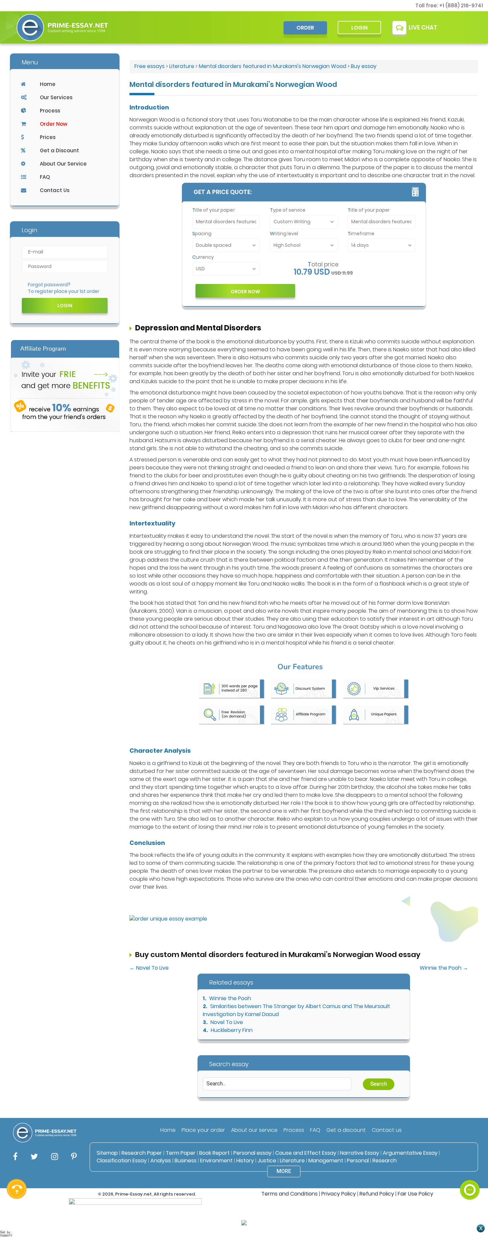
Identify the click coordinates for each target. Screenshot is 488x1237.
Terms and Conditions (289, 1194)
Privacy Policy (338, 1194)
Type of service (287, 210)
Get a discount (346, 1130)
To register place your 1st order (63, 291)
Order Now (53, 123)
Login (359, 28)
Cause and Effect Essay (305, 1153)
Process (50, 110)
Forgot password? (49, 284)
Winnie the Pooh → (444, 968)
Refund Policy (377, 1194)
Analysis (160, 1160)
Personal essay (252, 1153)
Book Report (214, 1153)
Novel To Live (226, 1022)
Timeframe (361, 233)
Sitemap (107, 1153)
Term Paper (181, 1153)
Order (305, 28)
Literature (181, 66)
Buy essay (363, 66)
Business (186, 1160)
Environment (216, 1160)
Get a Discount (59, 150)
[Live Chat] (470, 1190)
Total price (323, 264)
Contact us (387, 1130)
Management (325, 1160)
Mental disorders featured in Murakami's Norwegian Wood (272, 66)
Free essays (149, 66)
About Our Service (63, 163)
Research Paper (142, 1153)
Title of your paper (369, 210)
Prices (47, 137)
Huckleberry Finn (232, 1030)
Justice (267, 1160)
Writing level (284, 233)
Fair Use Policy (415, 1194)
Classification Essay (122, 1160)
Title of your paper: (213, 210)
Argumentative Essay (410, 1153)
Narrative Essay (359, 1153)
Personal (358, 1160)
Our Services (56, 97)
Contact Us (54, 190)
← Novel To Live (149, 968)
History (245, 1160)
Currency (203, 257)
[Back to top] (470, 1166)
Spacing (201, 233)
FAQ (45, 176)
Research (384, 1160)
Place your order (203, 1130)
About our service (254, 1130)
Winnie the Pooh (230, 998)
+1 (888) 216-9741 (461, 5)
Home (47, 84)
